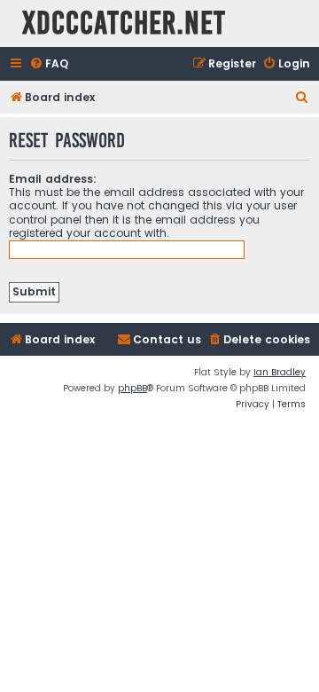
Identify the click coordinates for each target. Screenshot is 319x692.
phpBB (132, 388)
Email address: (53, 178)
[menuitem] (48, 64)
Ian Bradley (279, 372)
